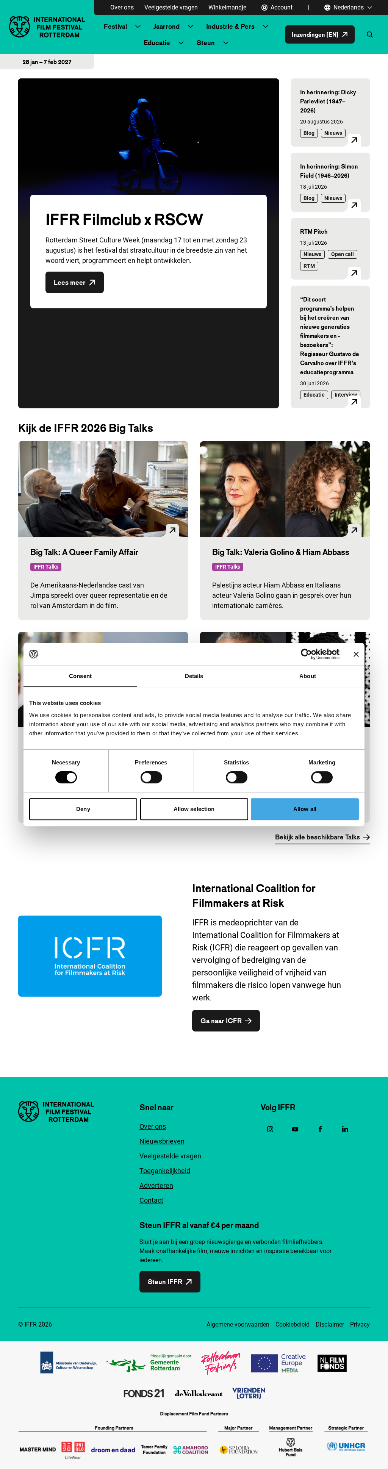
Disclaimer (330, 1324)
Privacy (360, 1324)
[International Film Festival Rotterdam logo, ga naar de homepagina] (47, 26)
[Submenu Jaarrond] (190, 26)
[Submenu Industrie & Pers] (265, 26)
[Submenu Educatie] (181, 43)
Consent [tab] (80, 676)
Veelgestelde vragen (171, 7)
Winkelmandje (227, 7)
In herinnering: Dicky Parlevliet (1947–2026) (328, 101)
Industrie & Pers (230, 26)
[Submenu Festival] (137, 26)
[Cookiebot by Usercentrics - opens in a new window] (306, 654)
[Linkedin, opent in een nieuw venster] (345, 1129)
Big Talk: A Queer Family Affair (84, 552)
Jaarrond (166, 26)
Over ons (122, 7)
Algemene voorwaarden (238, 1324)
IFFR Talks (45, 567)
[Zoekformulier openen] (370, 34)
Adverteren (156, 1185)
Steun (206, 43)
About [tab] (307, 676)
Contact (151, 1200)
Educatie (157, 43)
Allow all (304, 809)
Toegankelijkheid (164, 1171)
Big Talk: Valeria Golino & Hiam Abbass (280, 552)
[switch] (151, 777)
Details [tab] (194, 676)
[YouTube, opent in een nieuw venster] (295, 1129)
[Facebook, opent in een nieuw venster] (320, 1129)
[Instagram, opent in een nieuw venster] (270, 1129)
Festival (115, 26)
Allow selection (194, 809)
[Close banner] (356, 654)
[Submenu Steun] (225, 43)
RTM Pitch (314, 231)
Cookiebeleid (292, 1324)
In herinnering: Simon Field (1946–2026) (329, 171)
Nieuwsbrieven (162, 1141)
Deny (83, 809)
